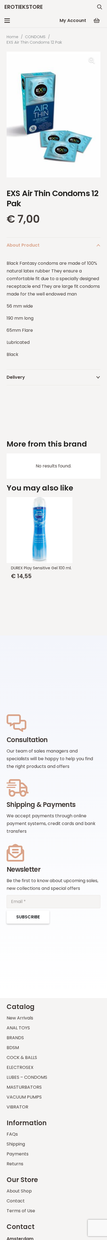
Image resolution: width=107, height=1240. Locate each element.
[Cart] (97, 20)
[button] (99, 7)
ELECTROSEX (20, 1067)
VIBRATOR (17, 1107)
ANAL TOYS (18, 1028)
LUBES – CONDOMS (27, 1077)
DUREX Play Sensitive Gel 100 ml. (41, 568)
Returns (15, 1164)
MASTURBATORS (24, 1087)
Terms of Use (21, 1211)
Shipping (16, 1144)
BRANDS (15, 1038)
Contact (16, 1201)
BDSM (13, 1047)
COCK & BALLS (22, 1057)
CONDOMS (35, 37)
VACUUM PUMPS (24, 1097)
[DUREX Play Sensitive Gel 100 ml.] (53, 530)
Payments (18, 1154)
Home (12, 37)
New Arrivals (20, 1018)
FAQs (12, 1134)
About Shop (19, 1191)
